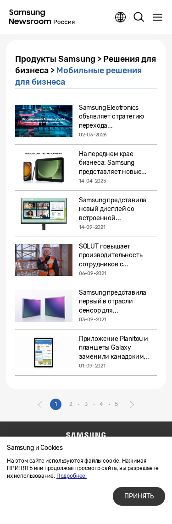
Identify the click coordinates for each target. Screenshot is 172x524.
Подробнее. (71, 476)
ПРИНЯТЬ (139, 496)
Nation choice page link (120, 17)
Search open (139, 17)
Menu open (157, 17)
